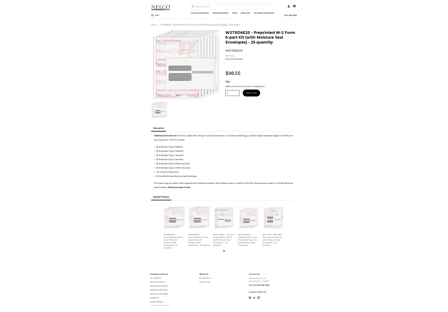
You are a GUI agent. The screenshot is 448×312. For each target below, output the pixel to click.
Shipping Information (159, 290)
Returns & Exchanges (159, 294)
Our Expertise (155, 278)
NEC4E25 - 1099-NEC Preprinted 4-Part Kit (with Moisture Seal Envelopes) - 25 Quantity (272, 240)
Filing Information (200, 13)
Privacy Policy (205, 278)
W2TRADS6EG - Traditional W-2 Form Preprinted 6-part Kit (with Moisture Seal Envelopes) (247, 240)
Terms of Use (204, 282)
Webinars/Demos (220, 13)
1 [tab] (224, 251)
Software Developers (264, 13)
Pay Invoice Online (157, 282)
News (234, 13)
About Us (203, 274)
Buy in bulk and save (234, 59)
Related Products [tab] (161, 197)
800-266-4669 (291, 15)
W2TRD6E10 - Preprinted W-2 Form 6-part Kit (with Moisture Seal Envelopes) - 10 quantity (199, 240)
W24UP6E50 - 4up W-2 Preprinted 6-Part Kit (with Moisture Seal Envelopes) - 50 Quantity (223, 240)
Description (158, 128)
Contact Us (154, 298)
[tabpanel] (174, 226)
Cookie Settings (156, 302)
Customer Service (159, 274)
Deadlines (245, 13)
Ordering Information (159, 286)
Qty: (228, 81)
